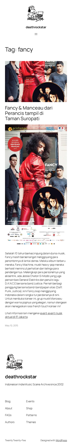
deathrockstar (36, 27)
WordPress (61, 440)
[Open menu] (36, 34)
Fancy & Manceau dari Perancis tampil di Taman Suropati (29, 113)
